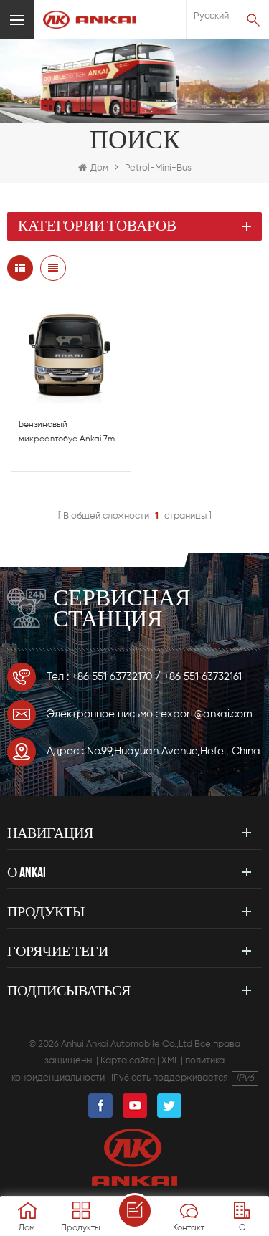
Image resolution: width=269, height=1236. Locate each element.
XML (170, 1060)
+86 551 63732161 (203, 676)
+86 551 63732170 (112, 676)
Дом (99, 168)
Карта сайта (127, 1060)
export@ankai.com (207, 714)
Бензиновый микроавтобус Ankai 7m (67, 432)
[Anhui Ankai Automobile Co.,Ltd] (89, 20)
